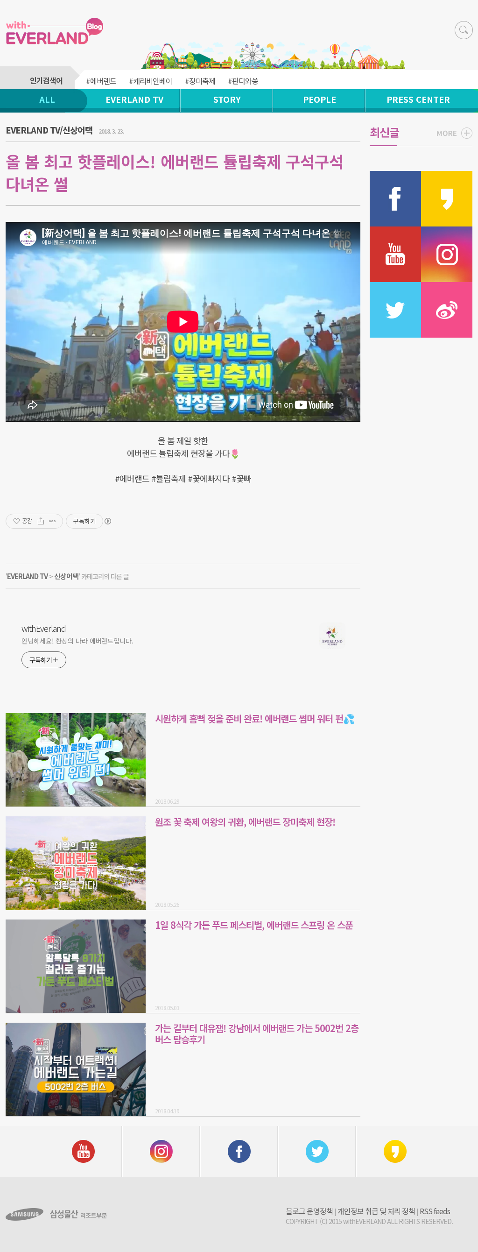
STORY (227, 99)
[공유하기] (41, 521)
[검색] (464, 30)
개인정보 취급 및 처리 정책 (376, 1211)
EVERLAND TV (134, 99)
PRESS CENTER (418, 99)
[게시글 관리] (52, 521)
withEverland (43, 628)
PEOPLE (319, 99)
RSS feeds (435, 1211)
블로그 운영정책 (309, 1211)
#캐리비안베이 (150, 80)
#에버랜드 (101, 80)
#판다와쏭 (243, 80)
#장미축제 (200, 80)
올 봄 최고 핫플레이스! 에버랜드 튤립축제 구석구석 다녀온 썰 (175, 172)
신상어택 (66, 576)
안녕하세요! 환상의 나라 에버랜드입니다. (77, 640)
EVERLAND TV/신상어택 (49, 130)
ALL (47, 99)
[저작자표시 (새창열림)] (107, 521)
